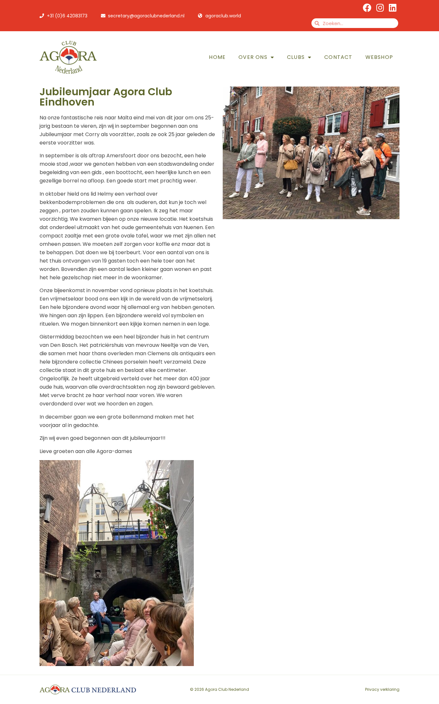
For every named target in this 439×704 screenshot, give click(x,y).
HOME (217, 57)
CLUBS (296, 57)
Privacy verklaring (382, 689)
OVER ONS (252, 57)
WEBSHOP (379, 57)
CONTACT (338, 57)
